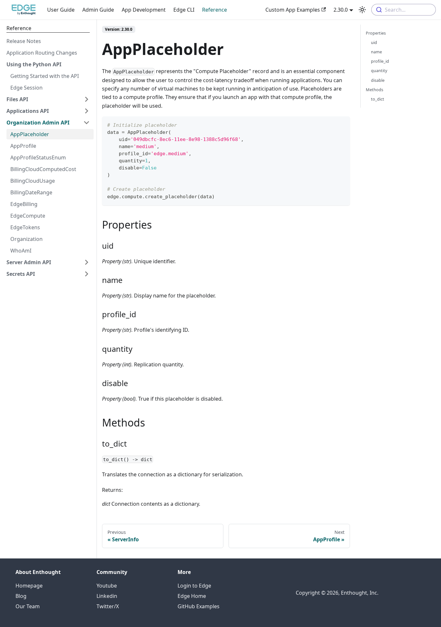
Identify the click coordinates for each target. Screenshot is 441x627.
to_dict (377, 99)
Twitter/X (108, 606)
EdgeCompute (27, 215)
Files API (17, 99)
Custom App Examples (292, 9)
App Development (144, 9)
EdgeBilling (23, 204)
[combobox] (403, 10)
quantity (379, 70)
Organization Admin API (37, 122)
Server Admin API (28, 262)
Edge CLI (183, 9)
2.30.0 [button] (340, 9)
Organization (26, 239)
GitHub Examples (199, 606)
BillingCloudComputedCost (43, 169)
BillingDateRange (31, 192)
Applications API (27, 110)
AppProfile (23, 145)
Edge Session (26, 87)
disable (378, 80)
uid (374, 42)
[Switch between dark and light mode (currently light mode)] (362, 10)
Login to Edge (194, 585)
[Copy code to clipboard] (342, 124)
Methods (374, 89)
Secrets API (20, 273)
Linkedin (107, 596)
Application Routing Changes (41, 52)
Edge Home (192, 596)
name (376, 52)
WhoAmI (20, 250)
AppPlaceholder (29, 134)
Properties (376, 33)
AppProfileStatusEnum (38, 157)
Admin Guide (98, 9)
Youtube (107, 585)
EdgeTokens (25, 227)
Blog (20, 596)
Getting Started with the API (44, 76)
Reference (214, 9)
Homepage (29, 585)
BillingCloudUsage (32, 180)
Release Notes (23, 41)
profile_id (380, 61)
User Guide (61, 9)
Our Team (27, 606)
